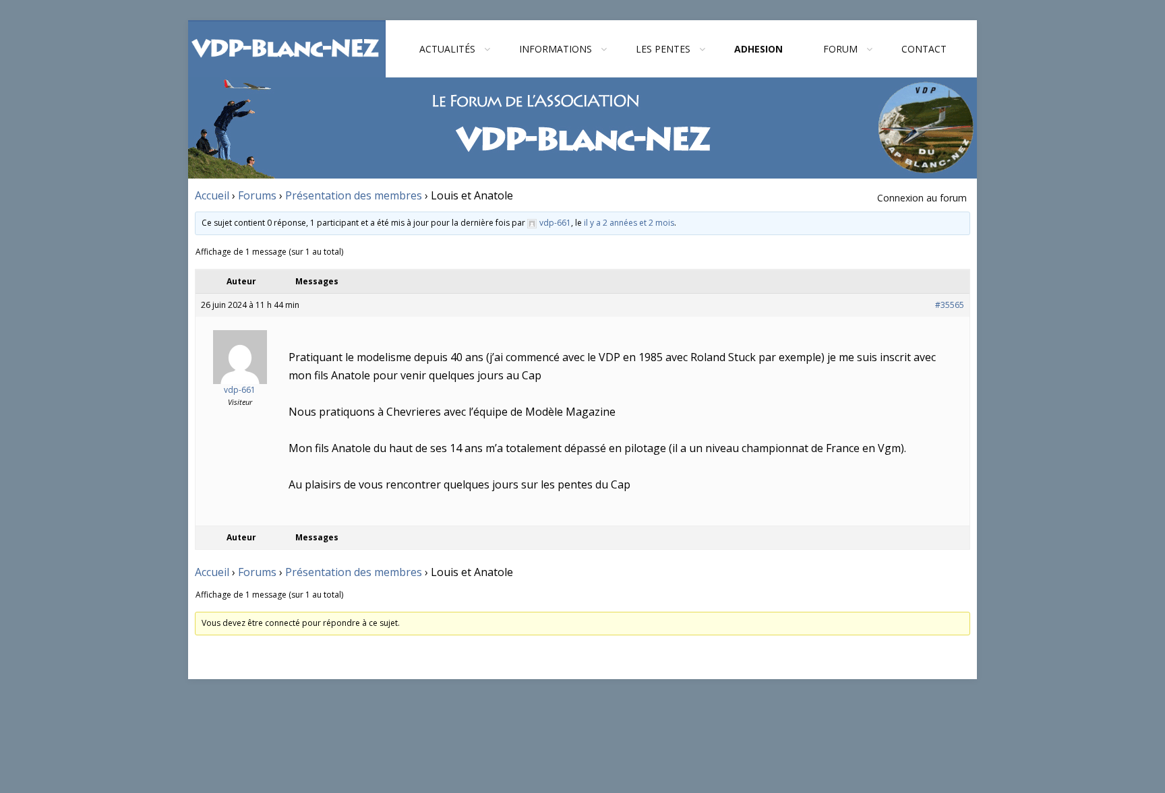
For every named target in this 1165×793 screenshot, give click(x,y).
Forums (257, 195)
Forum (840, 48)
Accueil (212, 195)
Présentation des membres (353, 195)
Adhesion (758, 48)
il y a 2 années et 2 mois (629, 222)
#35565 (949, 305)
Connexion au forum (922, 197)
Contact (924, 48)
